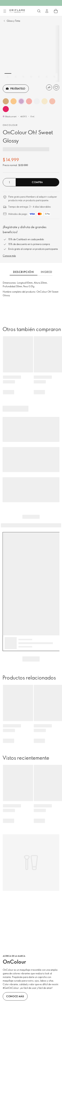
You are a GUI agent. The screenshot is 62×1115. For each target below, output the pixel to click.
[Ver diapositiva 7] (54, 76)
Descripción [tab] (23, 272)
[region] (31, 53)
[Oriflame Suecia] (17, 10)
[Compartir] (49, 87)
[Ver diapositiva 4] (31, 76)
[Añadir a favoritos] (56, 87)
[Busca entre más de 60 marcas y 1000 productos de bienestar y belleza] (39, 11)
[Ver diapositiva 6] (46, 76)
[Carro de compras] (55, 11)
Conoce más (9, 255)
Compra (37, 182)
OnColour (10, 125)
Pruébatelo (17, 88)
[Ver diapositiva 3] (23, 76)
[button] (6, 101)
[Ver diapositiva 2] (15, 76)
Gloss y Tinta (13, 20)
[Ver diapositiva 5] (38, 76)
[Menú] (5, 11)
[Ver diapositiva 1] (7, 76)
